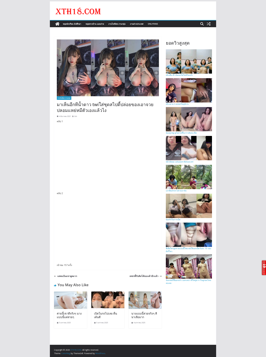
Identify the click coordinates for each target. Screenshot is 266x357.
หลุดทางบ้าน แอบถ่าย (95, 23)
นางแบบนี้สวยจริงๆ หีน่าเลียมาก (144, 315)
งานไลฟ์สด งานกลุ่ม (117, 23)
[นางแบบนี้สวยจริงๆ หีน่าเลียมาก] (145, 293)
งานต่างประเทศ (136, 23)
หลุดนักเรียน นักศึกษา (72, 23)
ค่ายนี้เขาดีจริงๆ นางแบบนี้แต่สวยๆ (69, 315)
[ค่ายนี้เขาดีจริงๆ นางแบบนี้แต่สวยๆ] (70, 293)
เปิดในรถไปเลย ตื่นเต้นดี (105, 315)
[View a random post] (208, 24)
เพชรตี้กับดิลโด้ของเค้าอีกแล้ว (144, 276)
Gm (75, 116)
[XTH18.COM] (57, 24)
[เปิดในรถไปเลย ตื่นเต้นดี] (107, 293)
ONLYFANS (153, 23)
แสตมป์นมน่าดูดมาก (67, 276)
